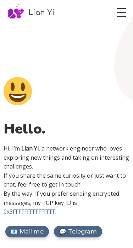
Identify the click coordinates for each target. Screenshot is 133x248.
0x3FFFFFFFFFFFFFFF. (30, 211)
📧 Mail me (27, 231)
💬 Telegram (78, 231)
